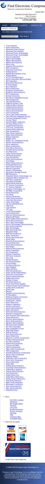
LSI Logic (9, 209)
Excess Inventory (16, 411)
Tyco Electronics (12, 373)
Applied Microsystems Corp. (16, 73)
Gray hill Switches (12, 157)
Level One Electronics (14, 200)
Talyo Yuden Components (15, 349)
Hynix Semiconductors (14, 166)
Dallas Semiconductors (14, 135)
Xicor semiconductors (13, 386)
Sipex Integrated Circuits (15, 328)
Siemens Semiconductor (15, 319)
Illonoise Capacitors (13, 168)
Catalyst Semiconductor (14, 107)
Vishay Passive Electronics (15, 379)
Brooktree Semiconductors (15, 92)
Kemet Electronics (12, 193)
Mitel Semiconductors (13, 230)
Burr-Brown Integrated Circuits (17, 98)
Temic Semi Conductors (14, 360)
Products (13, 406)
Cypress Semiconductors (15, 129)
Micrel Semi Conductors (14, 220)
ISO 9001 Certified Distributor (17, 32)
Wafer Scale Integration (14, 382)
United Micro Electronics (14, 377)
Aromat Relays (11, 75)
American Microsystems (14, 66)
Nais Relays (10, 247)
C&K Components (12, 99)
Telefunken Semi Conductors (16, 358)
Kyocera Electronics (13, 196)
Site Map (13, 413)
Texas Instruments (12, 362)
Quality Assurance (16, 409)
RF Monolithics (11, 295)
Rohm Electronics (12, 302)
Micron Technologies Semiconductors (19, 224)
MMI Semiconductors (13, 233)
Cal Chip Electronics (13, 101)
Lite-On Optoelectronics (14, 204)
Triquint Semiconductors (14, 371)
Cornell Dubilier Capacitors (15, 122)
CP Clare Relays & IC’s (14, 124)
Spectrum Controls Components (17, 338)
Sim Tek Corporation (13, 327)
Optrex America (11, 269)
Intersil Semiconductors (14, 183)
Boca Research (11, 86)
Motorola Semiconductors (15, 241)
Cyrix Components (12, 131)
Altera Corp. (10, 64)
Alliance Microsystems (14, 62)
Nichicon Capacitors (13, 254)
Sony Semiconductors (14, 334)
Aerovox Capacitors (13, 57)
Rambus (9, 291)
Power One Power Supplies (16, 284)
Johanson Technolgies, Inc (15, 189)
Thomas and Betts (12, 345)
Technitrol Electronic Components (18, 353)
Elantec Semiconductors (14, 142)
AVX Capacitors (11, 81)
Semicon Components (14, 314)
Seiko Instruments (12, 310)
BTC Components (12, 94)
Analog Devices (11, 72)
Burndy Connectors (13, 96)
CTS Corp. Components (14, 127)
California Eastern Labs (14, 103)
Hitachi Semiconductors (14, 163)
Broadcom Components (14, 90)
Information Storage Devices (16, 172)
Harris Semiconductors (14, 159)
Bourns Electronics (12, 88)
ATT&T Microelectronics (14, 77)
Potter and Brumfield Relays (16, 273)
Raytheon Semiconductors (15, 293)
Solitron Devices (12, 332)
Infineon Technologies (14, 170)
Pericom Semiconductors (15, 276)
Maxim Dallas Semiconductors (17, 219)
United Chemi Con (12, 375)
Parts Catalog (9, 29)
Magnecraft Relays (13, 217)
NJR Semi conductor (13, 256)
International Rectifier (13, 181)
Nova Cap (9, 258)
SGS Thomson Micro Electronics (17, 315)
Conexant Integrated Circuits (16, 118)
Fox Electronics (11, 152)
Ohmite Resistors (12, 260)
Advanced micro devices (15, 51)
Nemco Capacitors (12, 250)
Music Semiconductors (14, 245)
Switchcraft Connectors (14, 343)
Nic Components (12, 252)
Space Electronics (12, 336)
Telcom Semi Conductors (15, 354)
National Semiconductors (15, 248)
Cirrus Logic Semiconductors (16, 114)
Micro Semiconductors (14, 226)
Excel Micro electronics (14, 148)
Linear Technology (12, 202)
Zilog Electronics (12, 390)
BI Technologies (11, 85)
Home (4, 25)
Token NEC (10, 364)
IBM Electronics (11, 174)
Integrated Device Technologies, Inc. (19, 176)
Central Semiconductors (14, 109)
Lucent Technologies (13, 211)
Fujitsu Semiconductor (14, 153)
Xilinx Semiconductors (14, 388)
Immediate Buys (16, 419)
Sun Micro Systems (13, 341)
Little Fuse (9, 206)
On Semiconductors (13, 265)
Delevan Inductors (12, 137)
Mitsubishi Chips (12, 232)
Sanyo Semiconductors (14, 308)
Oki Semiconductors (13, 261)
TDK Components (12, 351)
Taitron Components (13, 347)
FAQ (11, 415)
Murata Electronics (12, 243)
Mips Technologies (12, 228)
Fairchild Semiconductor (14, 150)
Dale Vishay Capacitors (14, 133)
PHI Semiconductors (13, 282)
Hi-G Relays (10, 161)
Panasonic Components (14, 274)
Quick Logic (10, 289)
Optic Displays (11, 267)
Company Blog (15, 417)
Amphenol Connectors (14, 70)
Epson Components (13, 146)
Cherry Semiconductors (14, 111)
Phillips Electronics (12, 278)
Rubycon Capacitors (13, 304)
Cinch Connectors (12, 113)
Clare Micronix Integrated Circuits (18, 116)
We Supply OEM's (16, 404)
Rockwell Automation (13, 299)
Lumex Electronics (12, 213)
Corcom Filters (11, 120)
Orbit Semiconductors (14, 271)
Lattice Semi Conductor (14, 198)
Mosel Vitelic (10, 239)
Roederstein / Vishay (13, 300)
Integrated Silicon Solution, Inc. (17, 178)
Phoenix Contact (12, 280)
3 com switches (11, 46)
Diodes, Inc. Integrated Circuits (17, 140)
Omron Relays (11, 263)
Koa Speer (10, 194)
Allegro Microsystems (13, 60)
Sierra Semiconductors (14, 321)
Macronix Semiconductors (15, 215)
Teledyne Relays (12, 356)
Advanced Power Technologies (17, 53)
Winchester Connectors (14, 384)
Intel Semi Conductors (14, 180)
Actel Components (12, 47)
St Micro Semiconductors (15, 340)
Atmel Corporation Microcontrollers (18, 79)
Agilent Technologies (13, 59)
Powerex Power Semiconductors (17, 286)
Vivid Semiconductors (13, 381)
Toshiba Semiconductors (15, 366)
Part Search (24, 36)
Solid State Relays (12, 330)
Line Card (13, 407)
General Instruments (13, 155)
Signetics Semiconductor (15, 323)
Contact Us (36, 25)
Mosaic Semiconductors (14, 237)
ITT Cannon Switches (13, 187)
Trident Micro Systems (14, 369)
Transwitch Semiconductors (16, 367)
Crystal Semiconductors (14, 126)
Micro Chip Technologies (15, 222)
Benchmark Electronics (14, 83)
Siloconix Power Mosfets (15, 325)
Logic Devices (11, 207)
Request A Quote (19, 25)
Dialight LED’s (11, 139)
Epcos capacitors (12, 144)
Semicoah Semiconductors (15, 312)
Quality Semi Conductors (15, 287)
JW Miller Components (14, 191)
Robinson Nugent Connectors (16, 297)
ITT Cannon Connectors (14, 185)
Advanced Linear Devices (15, 49)
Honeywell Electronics (14, 165)
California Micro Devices (14, 105)
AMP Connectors (12, 68)
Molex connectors (12, 235)
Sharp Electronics (12, 317)
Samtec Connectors (13, 306)
